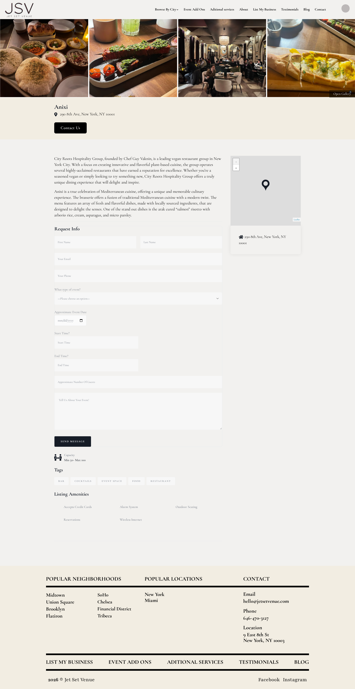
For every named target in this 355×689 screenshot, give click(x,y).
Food (136, 481)
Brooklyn (55, 609)
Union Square (60, 602)
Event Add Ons (129, 662)
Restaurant (161, 481)
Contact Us (70, 127)
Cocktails (83, 481)
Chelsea (104, 602)
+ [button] (236, 161)
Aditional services (195, 662)
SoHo (102, 595)
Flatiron (54, 616)
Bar (61, 481)
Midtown (55, 595)
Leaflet (297, 219)
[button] (347, 58)
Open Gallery (342, 94)
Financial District (114, 609)
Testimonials (259, 662)
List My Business (69, 662)
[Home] (19, 9)
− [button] (236, 167)
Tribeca (104, 616)
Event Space (112, 481)
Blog (301, 662)
